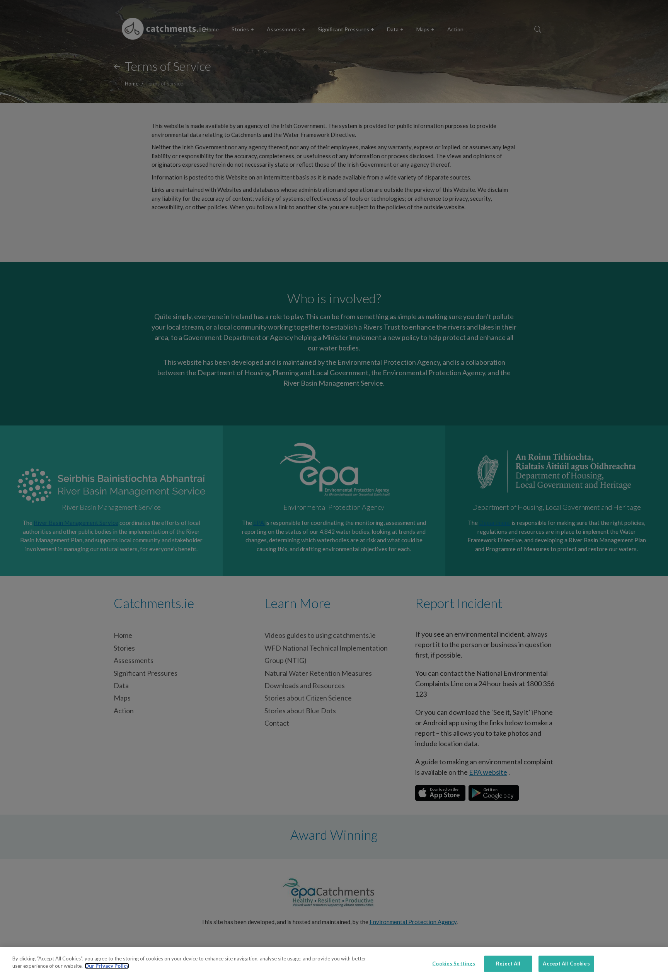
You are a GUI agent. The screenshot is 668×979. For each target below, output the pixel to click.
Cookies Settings (453, 963)
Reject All (508, 963)
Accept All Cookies (566, 963)
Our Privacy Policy (107, 966)
